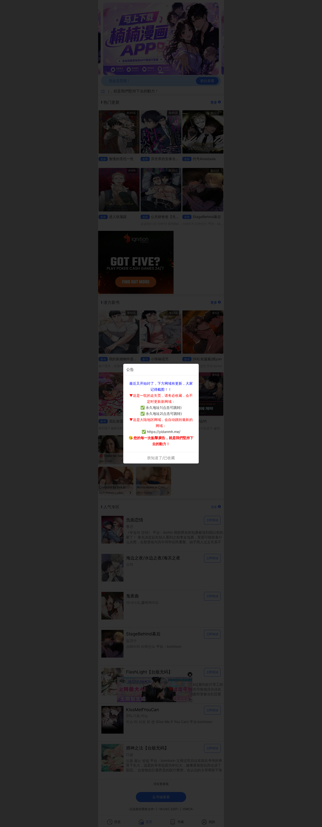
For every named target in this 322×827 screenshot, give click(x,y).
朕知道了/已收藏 (161, 457)
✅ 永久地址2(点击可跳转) (161, 413)
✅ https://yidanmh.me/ (161, 431)
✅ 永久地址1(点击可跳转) (161, 407)
